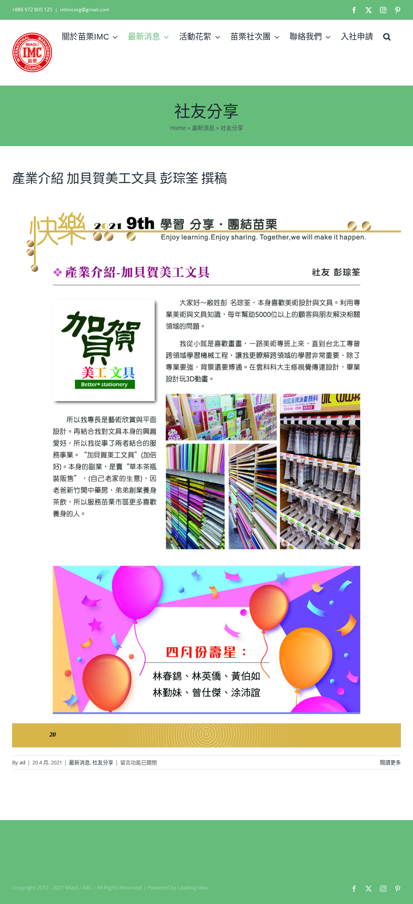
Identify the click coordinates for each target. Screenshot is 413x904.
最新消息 (203, 128)
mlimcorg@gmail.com (84, 9)
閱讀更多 (390, 762)
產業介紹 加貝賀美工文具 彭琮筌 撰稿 (119, 178)
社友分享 (102, 762)
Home (178, 128)
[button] (387, 37)
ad (22, 762)
